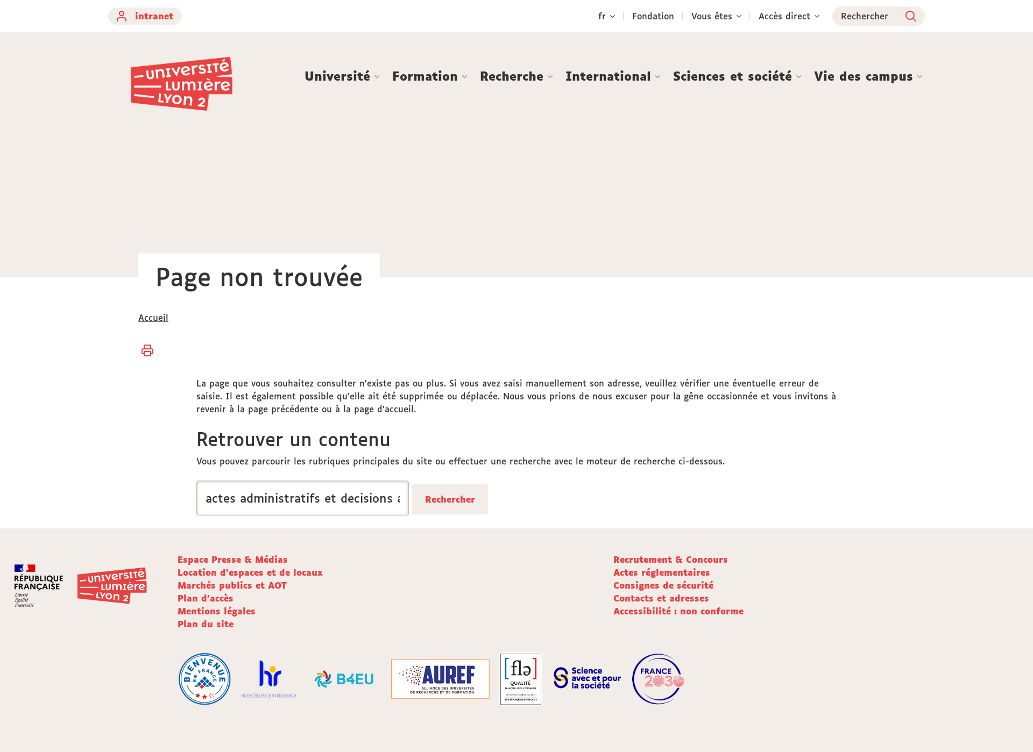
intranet (154, 16)
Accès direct (784, 16)
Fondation (653, 16)
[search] (302, 498)
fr (602, 16)
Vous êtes (711, 16)
